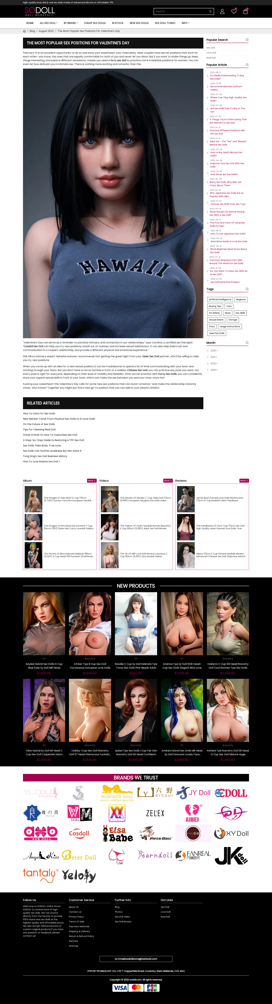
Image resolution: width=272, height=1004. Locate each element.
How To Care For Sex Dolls (39, 413)
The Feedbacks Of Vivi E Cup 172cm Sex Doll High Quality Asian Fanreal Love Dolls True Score (220, 527)
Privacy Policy (76, 916)
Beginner (241, 299)
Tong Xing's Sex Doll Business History (45, 456)
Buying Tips (215, 306)
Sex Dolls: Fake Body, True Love (42, 445)
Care (229, 306)
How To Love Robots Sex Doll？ (42, 461)
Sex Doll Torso (165, 23)
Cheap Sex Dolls (95, 23)
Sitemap (73, 945)
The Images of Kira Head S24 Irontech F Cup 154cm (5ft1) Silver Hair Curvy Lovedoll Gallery (69, 527)
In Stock (117, 23)
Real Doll (211, 57)
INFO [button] (184, 23)
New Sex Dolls (139, 23)
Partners (73, 941)
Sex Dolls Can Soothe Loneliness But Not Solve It (52, 451)
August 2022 (46, 31)
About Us (74, 907)
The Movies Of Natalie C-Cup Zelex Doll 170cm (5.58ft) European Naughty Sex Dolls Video (145, 499)
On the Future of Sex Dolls (39, 424)
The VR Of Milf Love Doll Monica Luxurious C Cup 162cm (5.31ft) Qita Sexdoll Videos (143, 555)
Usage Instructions (230, 326)
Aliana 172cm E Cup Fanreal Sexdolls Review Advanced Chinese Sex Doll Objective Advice (220, 555)
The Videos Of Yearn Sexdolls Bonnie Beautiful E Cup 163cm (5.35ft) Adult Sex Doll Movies (145, 527)
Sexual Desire (216, 319)
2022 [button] (213, 363)
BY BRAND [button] (70, 23)
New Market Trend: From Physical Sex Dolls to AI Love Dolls (59, 419)
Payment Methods (79, 926)
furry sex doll (118, 60)
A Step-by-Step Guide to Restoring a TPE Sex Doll (53, 440)
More (90, 480)
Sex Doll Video (122, 916)
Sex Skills (240, 313)
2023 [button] (213, 369)
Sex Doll (211, 47)
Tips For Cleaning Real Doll (39, 429)
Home (30, 23)
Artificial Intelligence (220, 299)
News (228, 313)
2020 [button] (213, 350)
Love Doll (211, 52)
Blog (32, 31)
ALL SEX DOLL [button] (48, 23)
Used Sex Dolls (216, 333)
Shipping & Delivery (79, 931)
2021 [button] (213, 357)
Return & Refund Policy (81, 936)
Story (212, 326)
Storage (233, 319)
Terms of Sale (76, 921)
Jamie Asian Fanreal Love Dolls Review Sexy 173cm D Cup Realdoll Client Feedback (219, 499)
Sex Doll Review (123, 921)
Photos (118, 911)
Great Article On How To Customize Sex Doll (50, 435)
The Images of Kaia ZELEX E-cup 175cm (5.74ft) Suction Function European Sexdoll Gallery (67, 499)
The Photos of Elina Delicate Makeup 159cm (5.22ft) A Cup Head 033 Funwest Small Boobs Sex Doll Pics (69, 555)
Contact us (75, 911)
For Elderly (214, 313)
